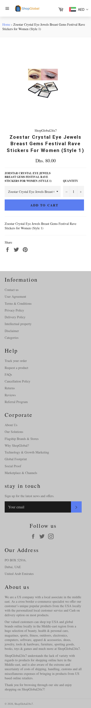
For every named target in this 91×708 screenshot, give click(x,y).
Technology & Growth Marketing (27, 452)
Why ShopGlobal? (17, 445)
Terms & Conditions (18, 303)
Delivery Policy (15, 317)
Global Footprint (16, 459)
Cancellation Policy (17, 381)
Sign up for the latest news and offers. (29, 496)
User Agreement (15, 296)
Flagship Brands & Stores (21, 438)
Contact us (11, 289)
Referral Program (16, 402)
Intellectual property (18, 324)
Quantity (70, 181)
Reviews (10, 395)
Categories (11, 337)
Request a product (16, 367)
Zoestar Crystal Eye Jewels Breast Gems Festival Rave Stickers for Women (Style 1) (28, 177)
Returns (10, 388)
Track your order (16, 360)
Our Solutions (14, 431)
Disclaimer (12, 331)
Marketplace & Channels (21, 473)
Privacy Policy (14, 310)
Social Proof (13, 466)
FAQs (8, 374)
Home (6, 24)
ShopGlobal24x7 (23, 703)
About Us (11, 425)
